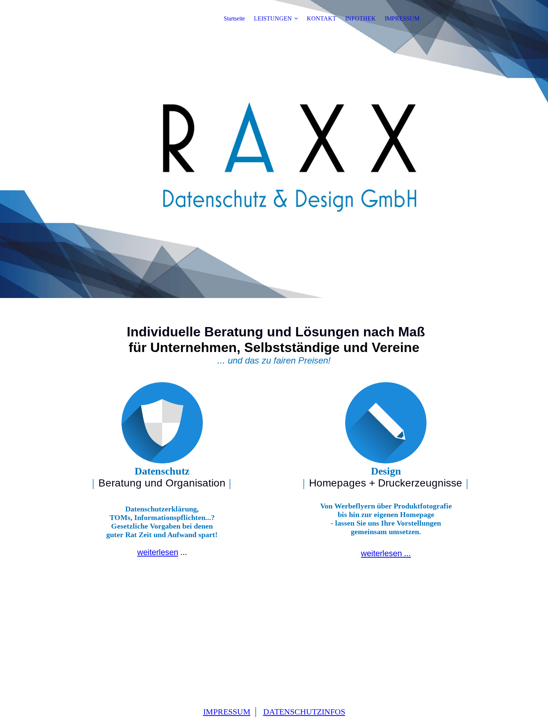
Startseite (234, 18)
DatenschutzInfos (304, 711)
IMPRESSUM (402, 18)
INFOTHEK (360, 18)
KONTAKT (321, 18)
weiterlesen (157, 552)
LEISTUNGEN (273, 18)
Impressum (227, 711)
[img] (274, 149)
